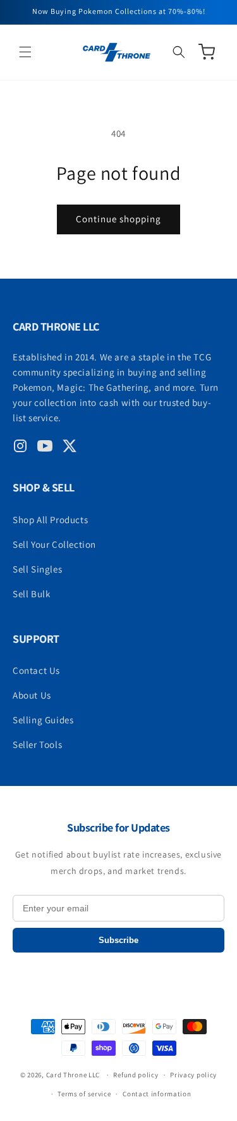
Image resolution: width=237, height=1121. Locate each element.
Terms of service (84, 1093)
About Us (32, 695)
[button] (25, 52)
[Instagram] (20, 448)
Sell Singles (37, 569)
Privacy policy (193, 1074)
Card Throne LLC (73, 1074)
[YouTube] (44, 448)
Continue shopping (118, 219)
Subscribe (118, 940)
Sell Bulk (31, 594)
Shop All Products (50, 520)
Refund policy (135, 1074)
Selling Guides (43, 720)
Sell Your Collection (54, 544)
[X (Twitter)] (69, 448)
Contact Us (36, 670)
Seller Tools (37, 744)
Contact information (157, 1093)
